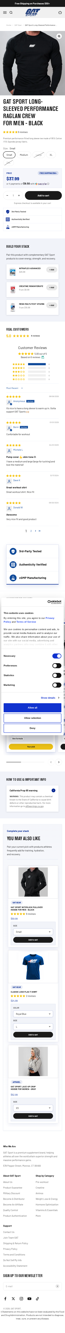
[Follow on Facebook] (5, 1299)
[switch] (56, 665)
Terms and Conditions (14, 1254)
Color (16, 1008)
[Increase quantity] (19, 195)
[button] (10, 132)
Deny (32, 728)
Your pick (31, 747)
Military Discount (11, 1193)
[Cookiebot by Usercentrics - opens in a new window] (47, 602)
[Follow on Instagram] (21, 1299)
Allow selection (32, 718)
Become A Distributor (14, 1198)
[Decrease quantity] (7, 195)
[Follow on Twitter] (13, 1299)
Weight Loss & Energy (47, 1198)
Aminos (39, 1193)
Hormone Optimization (47, 1204)
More (38, 1215)
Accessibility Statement (15, 1265)
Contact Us (8, 1232)
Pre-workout (42, 1182)
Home (8, 25)
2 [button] (31, 530)
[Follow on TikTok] (37, 1299)
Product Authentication (15, 1215)
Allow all (32, 707)
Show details (48, 697)
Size (15, 926)
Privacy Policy (10, 1248)
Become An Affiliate (13, 1204)
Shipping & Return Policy (15, 1243)
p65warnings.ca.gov (34, 806)
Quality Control (10, 1210)
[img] (13, 396)
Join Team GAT (10, 1237)
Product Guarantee (12, 1187)
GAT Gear (18, 25)
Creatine (40, 1187)
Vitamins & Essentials (47, 1210)
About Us (7, 1182)
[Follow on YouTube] (29, 1299)
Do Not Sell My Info (12, 1260)
